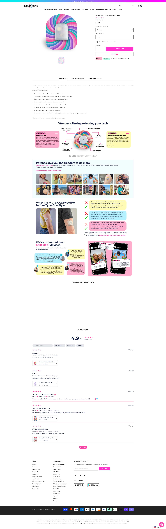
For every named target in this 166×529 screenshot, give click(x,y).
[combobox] (81, 6)
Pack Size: (100, 33)
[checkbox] (80, 345)
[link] (83, 139)
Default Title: (102, 26)
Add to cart (120, 48)
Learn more (126, 58)
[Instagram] (80, 475)
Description (63, 78)
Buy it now (114, 54)
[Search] (120, 6)
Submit (104, 468)
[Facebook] (75, 475)
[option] (61, 32)
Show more (83, 447)
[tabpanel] (83, 397)
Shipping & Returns (95, 78)
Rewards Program (78, 78)
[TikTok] (84, 475)
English (159, 527)
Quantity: (98, 45)
